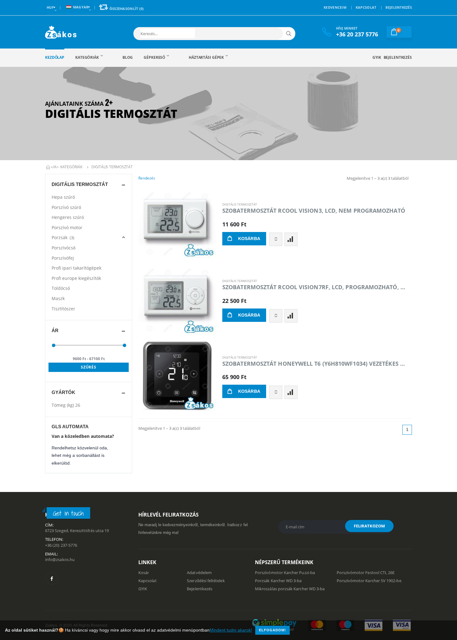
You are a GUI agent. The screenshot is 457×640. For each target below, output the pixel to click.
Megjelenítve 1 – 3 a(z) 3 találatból (378, 178)
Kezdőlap (54, 57)
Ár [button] (55, 330)
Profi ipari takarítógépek (76, 268)
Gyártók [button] (63, 392)
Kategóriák (87, 57)
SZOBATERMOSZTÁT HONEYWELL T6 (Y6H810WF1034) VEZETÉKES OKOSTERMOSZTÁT (314, 363)
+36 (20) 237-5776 (61, 545)
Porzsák (63, 237)
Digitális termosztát (112, 166)
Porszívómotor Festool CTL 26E (366, 572)
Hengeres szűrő (68, 217)
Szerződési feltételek (205, 580)
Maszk (58, 298)
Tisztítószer (63, 309)
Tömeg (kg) (66, 405)
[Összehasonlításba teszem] (291, 239)
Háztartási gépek (206, 57)
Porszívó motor (67, 227)
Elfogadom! (272, 630)
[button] (168, 33)
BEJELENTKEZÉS (398, 7)
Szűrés (89, 367)
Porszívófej (63, 258)
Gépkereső (154, 57)
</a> (55, 166)
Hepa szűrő (63, 197)
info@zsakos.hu (60, 559)
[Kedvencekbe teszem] (275, 239)
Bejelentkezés (398, 57)
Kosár (143, 572)
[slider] (53, 345)
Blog (127, 57)
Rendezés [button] (146, 178)
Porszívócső (64, 248)
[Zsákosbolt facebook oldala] (52, 578)
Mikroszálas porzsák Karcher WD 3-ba (290, 588)
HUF (50, 7)
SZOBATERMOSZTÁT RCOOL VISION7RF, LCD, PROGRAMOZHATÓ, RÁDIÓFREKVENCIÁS (314, 287)
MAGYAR (81, 7)
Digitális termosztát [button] (80, 184)
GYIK (376, 57)
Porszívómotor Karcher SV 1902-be (369, 580)
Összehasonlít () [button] (126, 8)
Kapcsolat (147, 580)
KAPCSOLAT (366, 7)
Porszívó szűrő (66, 207)
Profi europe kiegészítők (76, 278)
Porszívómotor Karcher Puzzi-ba (285, 572)
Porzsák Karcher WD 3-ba (278, 580)
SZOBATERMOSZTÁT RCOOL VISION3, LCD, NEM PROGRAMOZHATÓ (313, 210)
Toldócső (61, 288)
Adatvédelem (199, 572)
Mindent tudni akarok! (231, 630)
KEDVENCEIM (335, 7)
